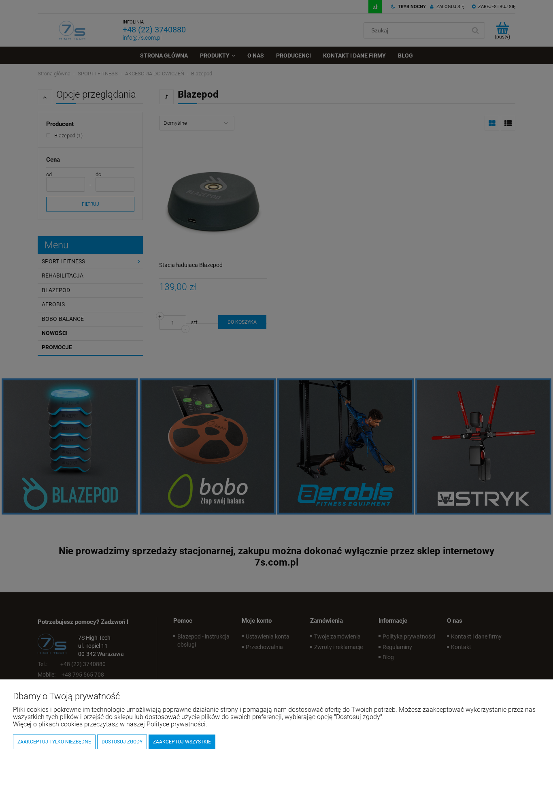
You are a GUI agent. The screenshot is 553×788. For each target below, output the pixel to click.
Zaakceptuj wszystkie (182, 742)
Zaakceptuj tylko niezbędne (54, 742)
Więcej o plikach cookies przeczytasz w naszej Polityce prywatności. (110, 724)
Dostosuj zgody (122, 742)
